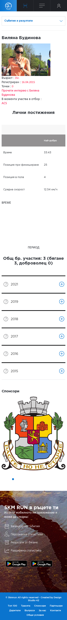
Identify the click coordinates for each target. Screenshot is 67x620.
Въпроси (30, 610)
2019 (14, 301)
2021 (14, 284)
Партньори (56, 605)
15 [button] (31, 484)
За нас (42, 610)
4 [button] (18, 479)
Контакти (55, 610)
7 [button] (31, 479)
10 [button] (45, 479)
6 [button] (27, 479)
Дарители (15, 610)
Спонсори (40, 605)
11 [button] (49, 479)
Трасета (25, 605)
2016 (14, 353)
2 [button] (8, 479)
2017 (14, 336)
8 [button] (36, 479)
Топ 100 (12, 605)
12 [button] (54, 479)
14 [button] (63, 479)
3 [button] (13, 479)
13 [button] (59, 479)
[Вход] (58, 5)
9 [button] (40, 479)
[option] (33, 433)
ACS (4, 103)
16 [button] (36, 484)
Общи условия (35, 615)
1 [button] (4, 479)
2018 (14, 319)
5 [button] (22, 479)
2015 (14, 371)
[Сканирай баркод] (25, 5)
